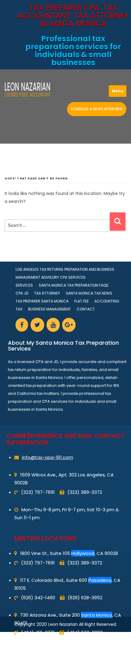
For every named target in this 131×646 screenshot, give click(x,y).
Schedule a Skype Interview (97, 109)
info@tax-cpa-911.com (47, 457)
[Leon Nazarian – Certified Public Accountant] (27, 90)
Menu (117, 91)
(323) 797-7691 (38, 492)
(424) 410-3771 (38, 632)
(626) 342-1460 (38, 597)
